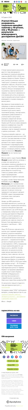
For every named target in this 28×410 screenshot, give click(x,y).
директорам (17, 40)
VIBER (14, 321)
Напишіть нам (26, 1)
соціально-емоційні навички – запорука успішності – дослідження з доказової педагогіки (13, 296)
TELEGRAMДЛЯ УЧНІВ (14, 326)
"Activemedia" (19, 406)
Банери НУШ (11, 365)
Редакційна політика (13, 369)
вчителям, (10, 40)
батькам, (4, 40)
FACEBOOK (14, 315)
